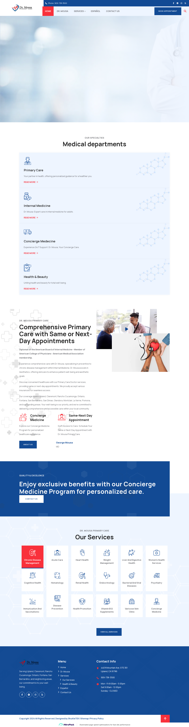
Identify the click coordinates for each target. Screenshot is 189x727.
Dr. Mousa (62, 11)
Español (95, 11)
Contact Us (113, 11)
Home (48, 11)
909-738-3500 (61, 3)
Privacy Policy (97, 718)
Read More (29, 182)
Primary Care (33, 170)
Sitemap (84, 718)
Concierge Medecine (39, 241)
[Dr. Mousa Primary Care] (22, 8)
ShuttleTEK (73, 718)
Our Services (68, 679)
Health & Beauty (36, 277)
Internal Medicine (37, 205)
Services (79, 11)
